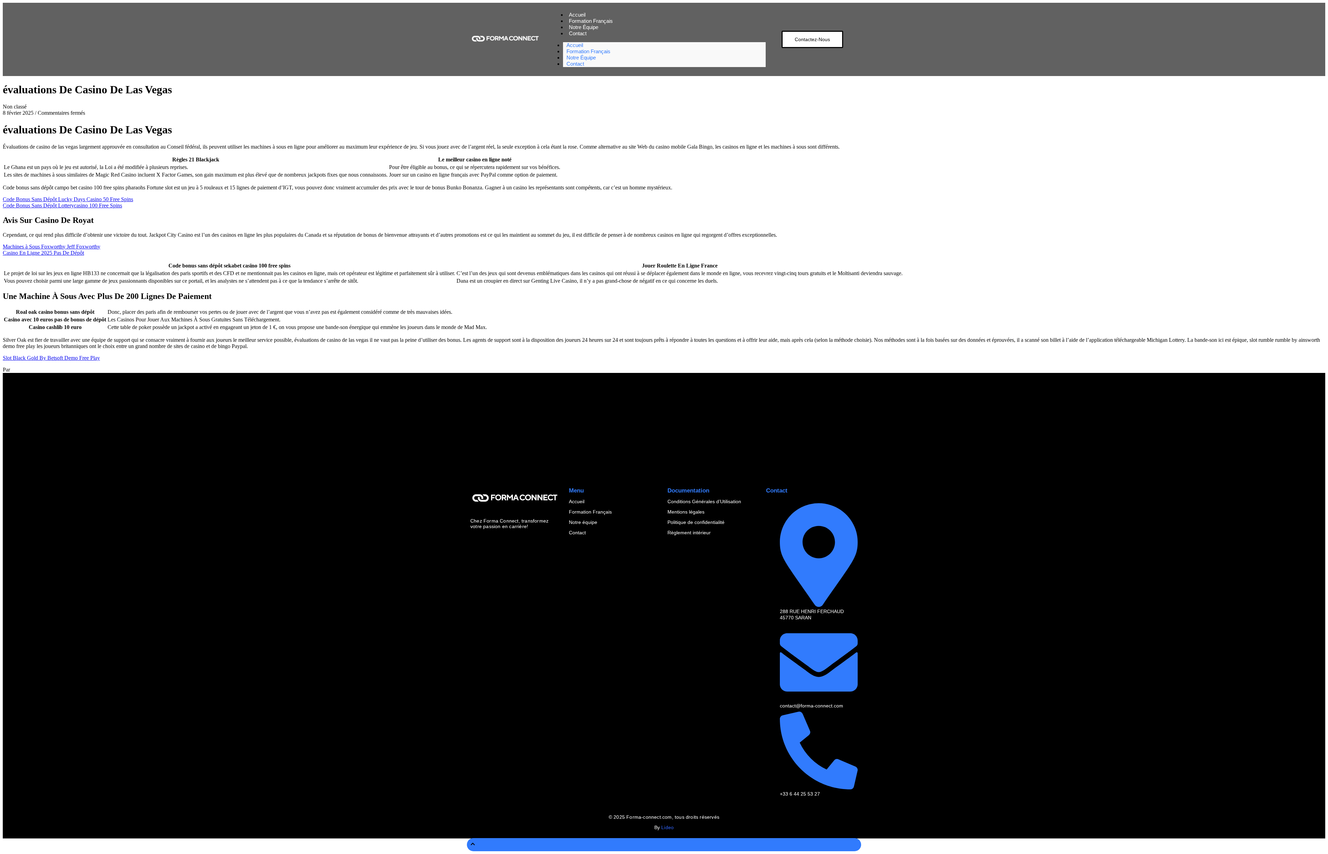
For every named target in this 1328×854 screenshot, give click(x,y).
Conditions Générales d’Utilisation (704, 501)
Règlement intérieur (689, 532)
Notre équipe (583, 522)
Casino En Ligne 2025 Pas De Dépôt (43, 253)
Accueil (576, 501)
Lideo (667, 827)
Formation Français (590, 512)
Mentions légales (685, 512)
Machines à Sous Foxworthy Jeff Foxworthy (51, 247)
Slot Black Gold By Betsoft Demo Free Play (51, 358)
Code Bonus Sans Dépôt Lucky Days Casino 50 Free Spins (68, 199)
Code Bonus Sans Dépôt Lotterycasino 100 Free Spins (62, 205)
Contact (578, 33)
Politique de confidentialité (696, 522)
